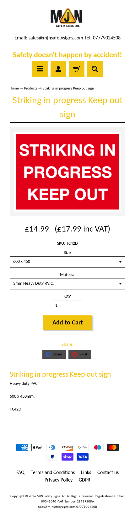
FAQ (20, 472)
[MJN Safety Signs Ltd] (68, 18)
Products (30, 88)
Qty (67, 296)
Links (86, 472)
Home (14, 88)
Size (67, 253)
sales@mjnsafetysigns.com (56, 38)
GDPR (84, 480)
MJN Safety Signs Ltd (51, 496)
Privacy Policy (59, 480)
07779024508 (86, 507)
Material (67, 275)
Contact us (108, 472)
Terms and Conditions (53, 472)
